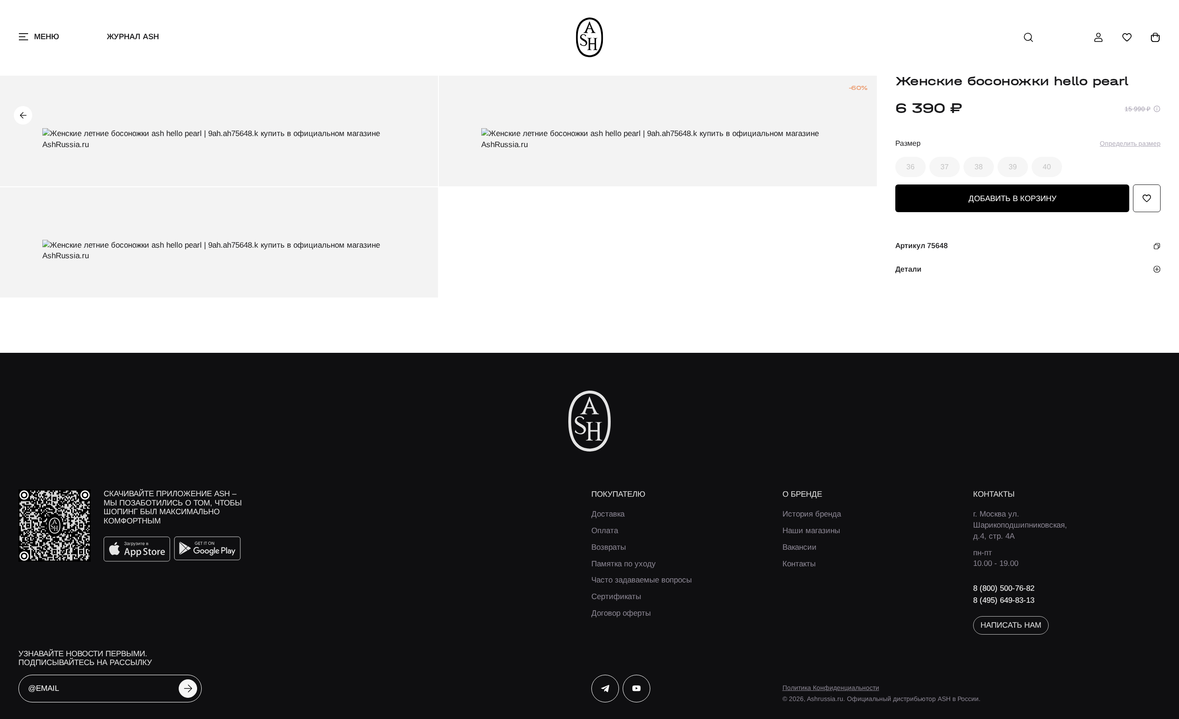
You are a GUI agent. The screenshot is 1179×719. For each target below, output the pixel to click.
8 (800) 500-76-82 (1003, 588)
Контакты (799, 563)
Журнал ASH (133, 36)
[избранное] (1127, 37)
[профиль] (1098, 37)
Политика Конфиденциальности (830, 687)
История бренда (811, 514)
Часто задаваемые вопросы (641, 580)
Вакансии (799, 547)
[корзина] (1155, 37)
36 (910, 167)
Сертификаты (616, 596)
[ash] (589, 37)
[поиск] (1028, 37)
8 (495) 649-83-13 (1003, 600)
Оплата (604, 530)
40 (1047, 167)
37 (944, 167)
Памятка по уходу (623, 563)
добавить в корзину (1012, 198)
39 (1013, 167)
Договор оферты (621, 613)
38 (979, 167)
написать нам (1011, 625)
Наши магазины (811, 530)
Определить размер (1130, 143)
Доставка (608, 514)
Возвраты (608, 547)
